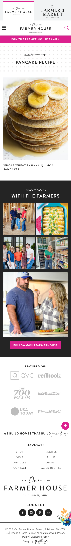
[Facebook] (22, 512)
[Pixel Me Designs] (41, 541)
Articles (20, 462)
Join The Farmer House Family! (36, 39)
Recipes (51, 452)
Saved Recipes (51, 468)
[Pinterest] (39, 512)
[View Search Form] (66, 28)
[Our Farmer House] (18, 10)
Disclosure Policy (40, 536)
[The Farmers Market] (52, 10)
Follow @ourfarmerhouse (35, 345)
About (51, 462)
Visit (20, 457)
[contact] (48, 512)
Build (51, 457)
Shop (20, 452)
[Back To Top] (65, 426)
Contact (19, 468)
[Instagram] (31, 512)
